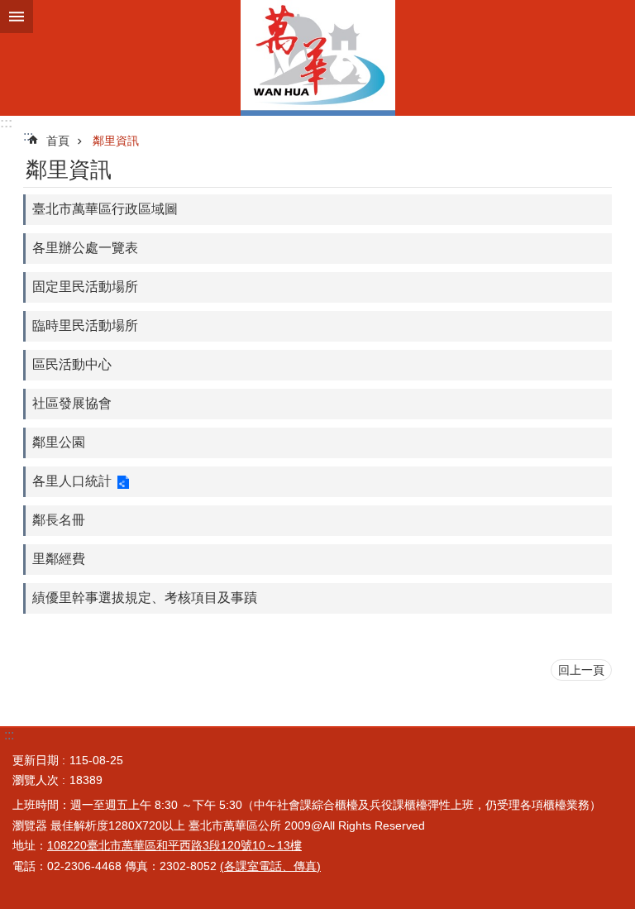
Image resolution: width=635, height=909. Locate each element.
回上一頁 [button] (581, 670)
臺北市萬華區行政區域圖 (105, 209)
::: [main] (28, 136)
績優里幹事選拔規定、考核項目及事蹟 (144, 598)
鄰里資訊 (116, 140)
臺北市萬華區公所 (317, 58)
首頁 (57, 140)
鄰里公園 (58, 442)
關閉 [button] (16, 16)
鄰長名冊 (58, 520)
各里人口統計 (72, 481)
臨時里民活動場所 (85, 325)
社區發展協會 (72, 403)
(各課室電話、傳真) (270, 866)
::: (6, 123)
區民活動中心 (72, 364)
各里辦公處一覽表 (85, 248)
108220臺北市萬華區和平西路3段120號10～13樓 (174, 845)
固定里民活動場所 (85, 287)
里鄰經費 (58, 559)
